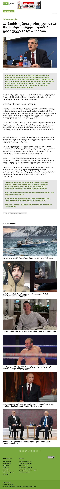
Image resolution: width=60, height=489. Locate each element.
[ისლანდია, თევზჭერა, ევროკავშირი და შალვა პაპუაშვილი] (30, 241)
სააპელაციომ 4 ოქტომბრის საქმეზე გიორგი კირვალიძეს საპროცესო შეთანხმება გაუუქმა (27, 368)
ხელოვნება (6, 470)
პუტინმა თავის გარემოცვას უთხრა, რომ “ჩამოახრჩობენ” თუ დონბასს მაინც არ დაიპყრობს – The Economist (28, 405)
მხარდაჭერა (8, 11)
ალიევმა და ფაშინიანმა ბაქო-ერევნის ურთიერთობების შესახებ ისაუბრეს (26, 442)
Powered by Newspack (8, 484)
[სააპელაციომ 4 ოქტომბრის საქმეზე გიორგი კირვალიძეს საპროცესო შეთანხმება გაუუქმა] (30, 350)
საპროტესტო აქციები (25, 463)
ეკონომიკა (6, 465)
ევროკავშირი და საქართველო (28, 470)
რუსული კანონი (12, 213)
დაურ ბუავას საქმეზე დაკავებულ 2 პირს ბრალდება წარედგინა (29, 331)
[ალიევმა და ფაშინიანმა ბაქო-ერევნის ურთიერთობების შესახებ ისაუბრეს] (30, 424)
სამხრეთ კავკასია (8, 472)
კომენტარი (6, 467)
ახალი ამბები (7, 461)
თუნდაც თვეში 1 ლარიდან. (36, 200)
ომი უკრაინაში (23, 465)
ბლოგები (5, 474)
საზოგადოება (10, 19)
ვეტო (5, 213)
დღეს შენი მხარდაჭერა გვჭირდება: (17, 198)
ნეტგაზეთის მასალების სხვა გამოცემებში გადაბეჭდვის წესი (19, 486)
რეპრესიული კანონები (25, 467)
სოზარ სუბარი (22, 213)
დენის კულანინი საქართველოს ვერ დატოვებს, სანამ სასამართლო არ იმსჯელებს (25, 295)
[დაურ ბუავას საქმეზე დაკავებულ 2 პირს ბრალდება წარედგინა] (30, 314)
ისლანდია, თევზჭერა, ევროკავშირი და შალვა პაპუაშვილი (28, 258)
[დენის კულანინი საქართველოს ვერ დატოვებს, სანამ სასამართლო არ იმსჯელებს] (30, 277)
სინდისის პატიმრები (25, 461)
